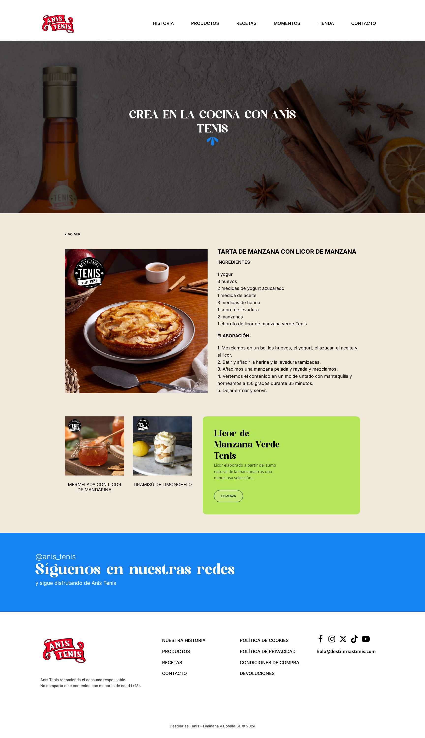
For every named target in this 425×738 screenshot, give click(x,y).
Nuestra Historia (184, 640)
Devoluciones (257, 673)
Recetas (246, 23)
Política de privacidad (268, 651)
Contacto (363, 23)
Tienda (326, 23)
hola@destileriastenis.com (346, 651)
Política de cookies (264, 640)
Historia (163, 23)
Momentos (287, 23)
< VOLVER (72, 234)
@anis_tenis (55, 556)
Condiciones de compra (269, 662)
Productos (205, 23)
